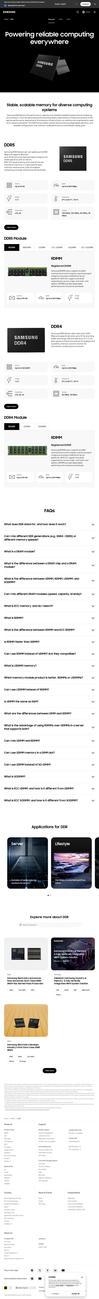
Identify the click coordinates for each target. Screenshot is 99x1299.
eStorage (7, 1139)
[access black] (5, 1287)
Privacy (41, 1287)
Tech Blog (42, 1204)
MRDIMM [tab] (27, 247)
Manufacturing (9, 1213)
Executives (7, 1247)
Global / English (60, 4)
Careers (41, 1244)
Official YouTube (63, 1270)
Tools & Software (44, 1166)
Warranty (42, 1175)
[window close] (82, 1277)
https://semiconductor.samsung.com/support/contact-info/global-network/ (27, 1109)
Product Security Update (47, 1141)
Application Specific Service (13, 1215)
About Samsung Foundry (12, 1198)
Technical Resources (45, 1150)
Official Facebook (47, 1270)
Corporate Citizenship (75, 1207)
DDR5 (60, 19)
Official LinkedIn (55, 1270)
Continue (85, 4)
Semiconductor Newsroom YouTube (39, 1278)
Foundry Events (9, 1210)
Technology (22, 1061)
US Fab (6, 1221)
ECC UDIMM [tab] (57, 247)
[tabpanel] (49, 279)
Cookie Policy (70, 1285)
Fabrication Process (45, 1153)
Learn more (11, 227)
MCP (5, 1144)
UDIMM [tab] (42, 247)
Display (6, 1161)
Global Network (74, 1141)
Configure (55, 1294)
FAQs (40, 1172)
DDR (57, 990)
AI (5, 1169)
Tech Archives (9, 1218)
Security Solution (10, 1155)
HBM (75, 990)
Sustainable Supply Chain (76, 1209)
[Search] (21, 925)
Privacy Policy (60, 1285)
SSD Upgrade (43, 1181)
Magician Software (45, 1178)
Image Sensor (8, 1150)
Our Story (7, 1242)
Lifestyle (7, 1183)
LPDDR (66, 990)
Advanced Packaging (11, 1204)
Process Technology (11, 1201)
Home (6, 1119)
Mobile (6, 1181)
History (6, 1250)
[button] (48, 895)
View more (49, 1070)
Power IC (7, 1158)
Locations (42, 1239)
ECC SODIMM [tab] (87, 247)
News (40, 1198)
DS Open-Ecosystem (75, 1133)
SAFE (6, 1207)
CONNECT (7, 1224)
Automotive (8, 1175)
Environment (72, 1201)
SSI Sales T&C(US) (45, 1291)
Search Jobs (43, 1247)
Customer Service (44, 1136)
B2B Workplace (74, 1146)
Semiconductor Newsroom (13, 1259)
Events (41, 1201)
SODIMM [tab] (72, 247)
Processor (7, 1147)
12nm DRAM (22, 990)
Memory (58, 995)
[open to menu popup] (94, 12)
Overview (51, 19)
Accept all (75, 1294)
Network (7, 1178)
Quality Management (46, 1133)
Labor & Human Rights (75, 1204)
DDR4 (68, 19)
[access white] (10, 1287)
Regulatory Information (47, 1139)
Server (6, 1172)
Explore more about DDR (49, 917)
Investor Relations (10, 1253)
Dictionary (42, 1155)
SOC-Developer (74, 1149)
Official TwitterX (39, 1270)
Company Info (9, 1238)
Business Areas (9, 1244)
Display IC (7, 1153)
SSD (5, 1136)
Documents (42, 1169)
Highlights (71, 1198)
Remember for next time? (16, 5)
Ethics (6, 1256)
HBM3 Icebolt (86, 990)
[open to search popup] (78, 12)
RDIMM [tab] (11, 247)
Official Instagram (32, 1270)
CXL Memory (8, 1141)
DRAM (6, 19)
